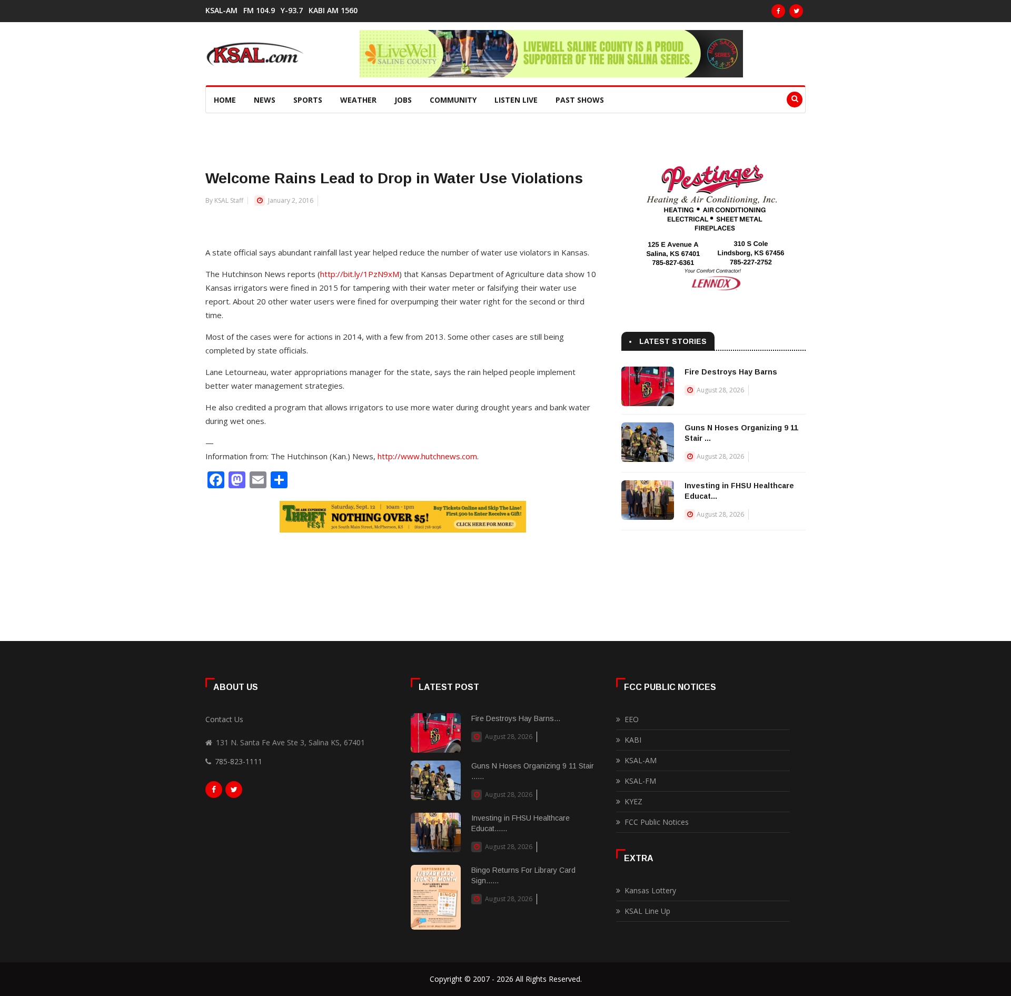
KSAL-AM (221, 10)
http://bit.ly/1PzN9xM (359, 274)
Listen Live (516, 100)
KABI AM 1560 (333, 10)
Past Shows (580, 100)
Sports (307, 100)
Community (453, 100)
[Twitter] (796, 11)
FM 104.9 (259, 10)
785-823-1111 (238, 761)
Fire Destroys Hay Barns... (515, 718)
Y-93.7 (292, 10)
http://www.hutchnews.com (427, 456)
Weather (358, 100)
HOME (225, 100)
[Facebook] (778, 11)
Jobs (403, 100)
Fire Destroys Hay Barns (731, 372)
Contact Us (224, 719)
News (264, 100)
